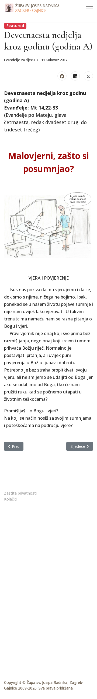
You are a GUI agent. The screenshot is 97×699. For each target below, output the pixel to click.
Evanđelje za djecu (19, 59)
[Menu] (89, 8)
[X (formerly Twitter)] (88, 76)
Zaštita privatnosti (20, 493)
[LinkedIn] (75, 76)
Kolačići (10, 499)
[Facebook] (62, 76)
